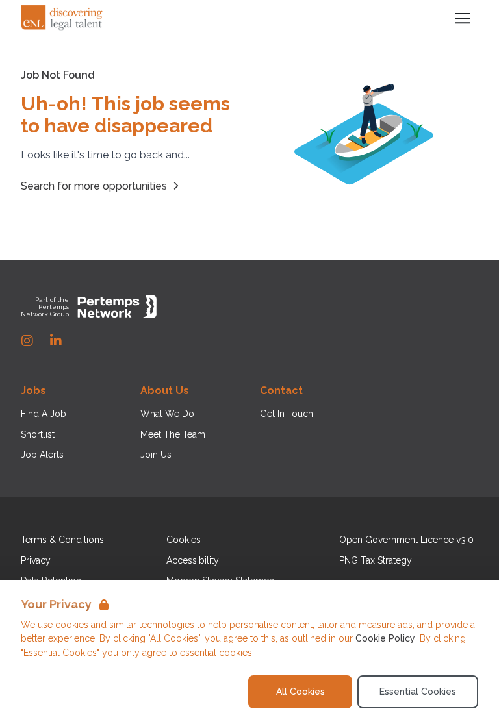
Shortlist (38, 434)
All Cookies (300, 691)
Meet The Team (172, 434)
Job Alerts (42, 454)
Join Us (156, 454)
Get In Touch (286, 413)
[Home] (62, 18)
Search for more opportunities (94, 186)
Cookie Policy (385, 638)
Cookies (183, 539)
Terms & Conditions (62, 539)
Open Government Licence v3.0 (406, 539)
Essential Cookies (417, 691)
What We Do (167, 413)
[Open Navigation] (462, 18)
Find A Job (43, 413)
